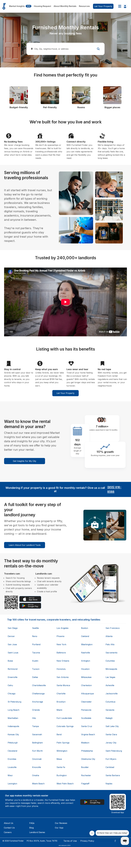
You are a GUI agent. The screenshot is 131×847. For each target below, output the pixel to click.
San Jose (12, 644)
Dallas (35, 677)
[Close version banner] (128, 845)
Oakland (85, 636)
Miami (59, 710)
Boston (84, 628)
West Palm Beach (65, 783)
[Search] (98, 48)
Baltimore (61, 652)
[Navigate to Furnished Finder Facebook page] (115, 841)
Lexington (12, 783)
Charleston (86, 685)
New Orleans (63, 661)
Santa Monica (63, 685)
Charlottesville (39, 685)
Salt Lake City (112, 726)
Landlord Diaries (37, 832)
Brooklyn (61, 701)
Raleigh (109, 718)
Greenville (12, 677)
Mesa (59, 759)
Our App (59, 827)
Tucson (35, 669)
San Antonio (63, 677)
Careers (8, 832)
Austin (35, 661)
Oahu (10, 685)
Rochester (86, 775)
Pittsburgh (13, 742)
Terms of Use (70, 841)
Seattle (35, 628)
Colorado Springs (65, 726)
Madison (85, 742)
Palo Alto (110, 644)
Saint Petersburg (114, 751)
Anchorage (37, 701)
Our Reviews (61, 823)
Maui (10, 775)
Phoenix (60, 636)
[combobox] (65, 49)
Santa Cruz (86, 726)
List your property (103, 6)
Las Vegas (110, 677)
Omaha (35, 775)
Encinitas (12, 759)
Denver (11, 636)
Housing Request (42, 6)
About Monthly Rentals (65, 6)
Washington (86, 644)
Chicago (11, 693)
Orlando (36, 710)
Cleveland (12, 751)
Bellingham (37, 742)
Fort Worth (37, 751)
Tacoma (36, 652)
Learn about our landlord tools (25, 545)
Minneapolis (111, 669)
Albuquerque (87, 693)
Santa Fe (61, 767)
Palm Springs (63, 742)
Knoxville (36, 767)
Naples (109, 783)
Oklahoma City (88, 759)
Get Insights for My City (24, 461)
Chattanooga (38, 693)
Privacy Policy (87, 841)
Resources (84, 6)
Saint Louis (13, 652)
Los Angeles (62, 628)
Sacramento (111, 652)
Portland (36, 644)
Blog (31, 827)
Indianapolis (13, 726)
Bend (59, 734)
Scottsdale (86, 718)
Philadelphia (87, 751)
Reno (34, 636)
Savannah (37, 734)
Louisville (12, 767)
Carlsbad (110, 767)
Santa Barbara (113, 775)
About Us (8, 823)
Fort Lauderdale (64, 718)
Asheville (110, 685)
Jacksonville (112, 693)
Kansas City (13, 734)
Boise (10, 661)
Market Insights (19, 6)
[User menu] (122, 6)
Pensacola (86, 710)
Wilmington (62, 751)
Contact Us (9, 827)
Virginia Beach (88, 734)
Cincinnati (36, 759)
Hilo (34, 718)
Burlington (62, 775)
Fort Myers (111, 759)
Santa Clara (111, 734)
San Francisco (113, 628)
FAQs (31, 823)
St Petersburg (14, 701)
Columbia (110, 661)
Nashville (85, 652)
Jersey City (111, 742)
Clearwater (86, 701)
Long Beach (13, 710)
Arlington (85, 661)
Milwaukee (86, 677)
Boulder (85, 767)
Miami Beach (38, 783)
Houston (85, 669)
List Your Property (65, 393)
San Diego (13, 628)
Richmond (12, 669)
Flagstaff (85, 783)
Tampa (35, 726)
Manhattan (13, 718)
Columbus (110, 701)
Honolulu (61, 669)
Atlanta (109, 636)
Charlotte (61, 693)
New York (61, 644)
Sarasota (110, 710)
